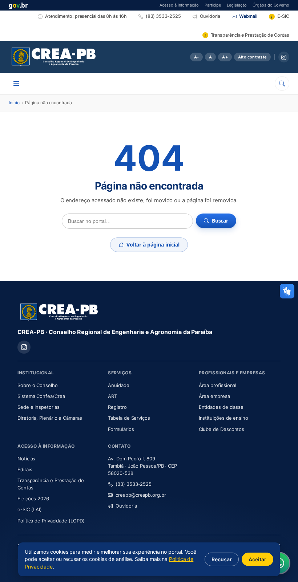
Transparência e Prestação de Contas (50, 484)
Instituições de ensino (223, 418)
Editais (24, 469)
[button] (287, 291)
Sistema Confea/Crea (58, 396)
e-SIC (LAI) (29, 509)
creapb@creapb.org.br (141, 495)
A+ (224, 57)
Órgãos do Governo (271, 5)
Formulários (121, 429)
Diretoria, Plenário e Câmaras (58, 418)
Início (14, 102)
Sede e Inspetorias (38, 407)
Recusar (222, 559)
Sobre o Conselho (58, 385)
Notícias (26, 458)
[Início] (53, 57)
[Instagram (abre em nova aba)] (283, 57)
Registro (117, 407)
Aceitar (257, 559)
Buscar (220, 220)
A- (196, 57)
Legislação (237, 5)
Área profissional (218, 385)
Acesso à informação (179, 5)
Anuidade (140, 385)
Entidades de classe (221, 407)
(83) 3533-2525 (134, 484)
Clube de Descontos (222, 429)
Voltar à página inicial (153, 244)
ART (134, 396)
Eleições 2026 (33, 498)
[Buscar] (282, 83)
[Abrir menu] (16, 83)
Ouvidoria (126, 506)
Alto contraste (252, 57)
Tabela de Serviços (129, 418)
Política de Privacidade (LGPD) (51, 521)
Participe (213, 5)
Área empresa (214, 396)
